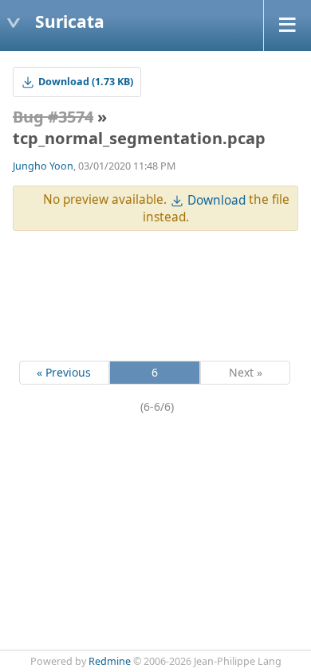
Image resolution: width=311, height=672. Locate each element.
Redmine (110, 661)
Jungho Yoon (43, 166)
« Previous (64, 372)
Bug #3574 (53, 116)
